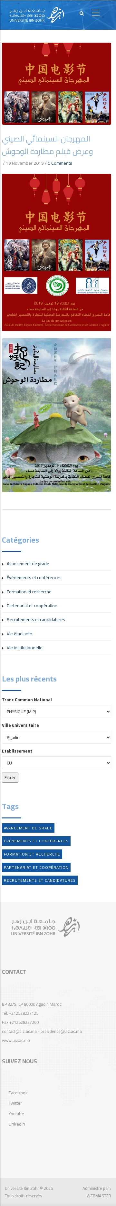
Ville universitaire (20, 725)
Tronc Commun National (27, 699)
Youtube (16, 1113)
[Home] (37, 15)
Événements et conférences (34, 577)
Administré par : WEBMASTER (96, 1192)
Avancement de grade (28, 563)
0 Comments (60, 163)
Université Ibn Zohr (22, 1188)
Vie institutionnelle (25, 647)
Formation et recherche (29, 591)
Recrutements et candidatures (36, 619)
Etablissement (17, 751)
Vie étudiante (19, 633)
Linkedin (17, 1124)
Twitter (15, 1103)
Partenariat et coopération (32, 605)
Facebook (18, 1092)
